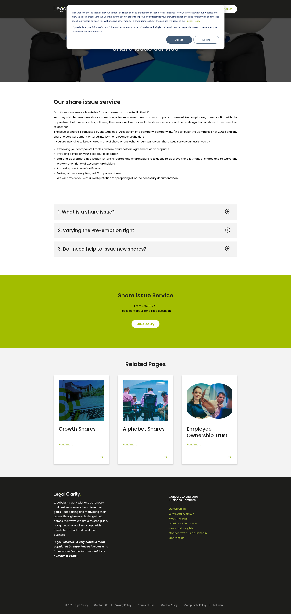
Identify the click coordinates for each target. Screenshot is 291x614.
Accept (179, 39)
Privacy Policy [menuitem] (123, 605)
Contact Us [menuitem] (101, 605)
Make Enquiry (145, 324)
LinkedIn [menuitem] (218, 605)
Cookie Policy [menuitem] (169, 605)
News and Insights (181, 528)
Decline (206, 39)
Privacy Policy (193, 20)
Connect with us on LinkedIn (188, 533)
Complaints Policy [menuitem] (195, 605)
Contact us (176, 538)
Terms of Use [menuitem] (146, 605)
